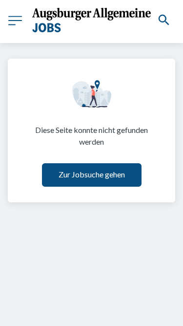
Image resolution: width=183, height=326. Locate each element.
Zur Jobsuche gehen (92, 174)
